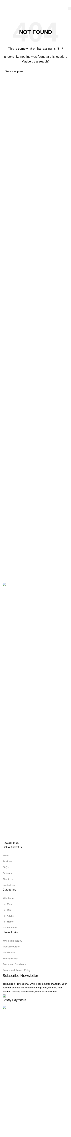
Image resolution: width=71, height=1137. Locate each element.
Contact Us (9, 885)
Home (6, 855)
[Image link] (35, 711)
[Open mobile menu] (4, 3)
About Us (8, 879)
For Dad (7, 910)
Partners (7, 873)
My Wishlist (9, 952)
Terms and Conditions (14, 964)
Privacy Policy (10, 958)
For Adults (8, 915)
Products (7, 861)
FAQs (6, 867)
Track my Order (11, 946)
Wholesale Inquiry (12, 940)
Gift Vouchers (10, 927)
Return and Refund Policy (17, 970)
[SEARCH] (69, 8)
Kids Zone (8, 898)
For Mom (8, 904)
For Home (8, 921)
